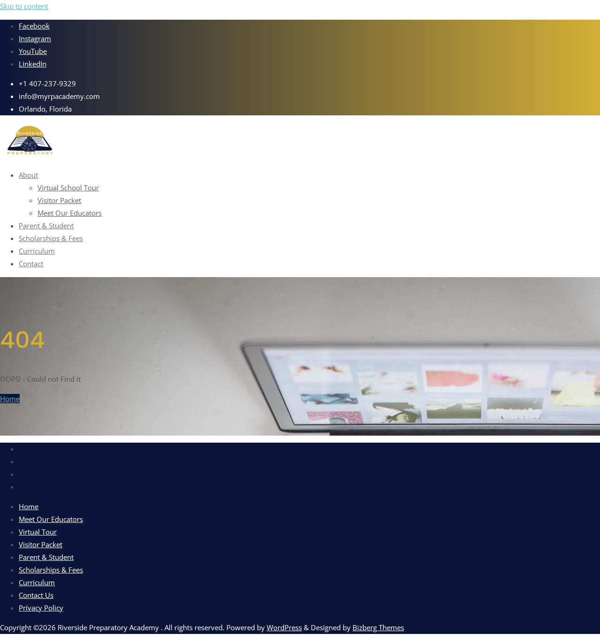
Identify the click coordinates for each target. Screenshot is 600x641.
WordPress (284, 627)
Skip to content (24, 6)
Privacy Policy (41, 607)
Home (10, 398)
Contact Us (36, 595)
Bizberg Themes (378, 627)
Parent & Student (46, 557)
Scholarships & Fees (51, 569)
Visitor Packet (40, 544)
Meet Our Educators (51, 519)
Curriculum (37, 582)
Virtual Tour (38, 531)
